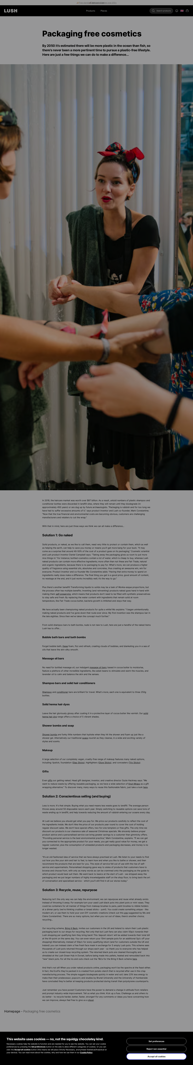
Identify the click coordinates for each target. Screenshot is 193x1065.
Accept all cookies (156, 1056)
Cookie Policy (86, 1052)
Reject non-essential (156, 1049)
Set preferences (156, 1041)
